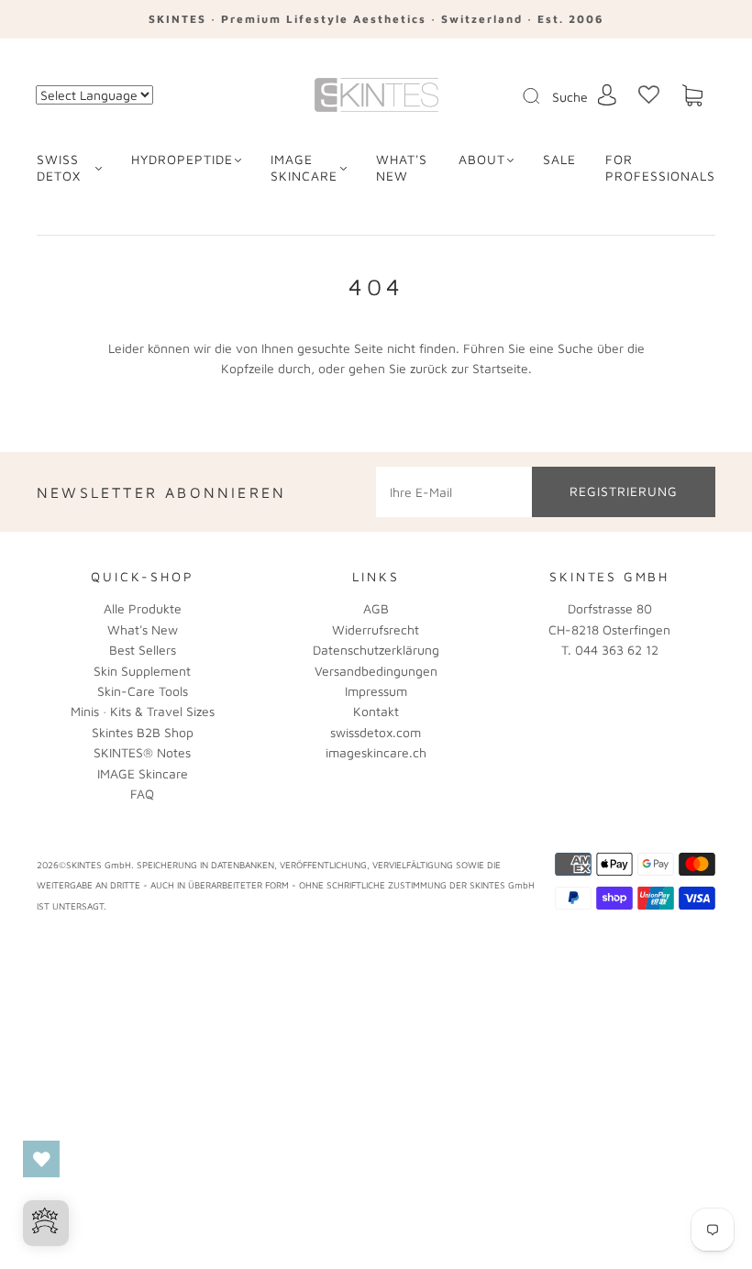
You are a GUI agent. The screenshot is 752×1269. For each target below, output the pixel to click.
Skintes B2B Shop (143, 732)
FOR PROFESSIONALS (660, 167)
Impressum (376, 691)
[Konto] (607, 95)
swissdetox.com (375, 732)
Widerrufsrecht (375, 629)
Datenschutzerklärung (376, 649)
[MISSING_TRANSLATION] (525, 97)
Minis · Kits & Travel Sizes (143, 711)
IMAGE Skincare (304, 167)
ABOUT (482, 159)
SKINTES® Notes (142, 752)
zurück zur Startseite (469, 368)
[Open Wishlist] (41, 1159)
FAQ (142, 793)
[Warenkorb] (692, 95)
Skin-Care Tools (142, 691)
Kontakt (376, 711)
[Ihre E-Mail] (454, 491)
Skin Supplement (142, 671)
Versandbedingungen (376, 671)
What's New (142, 629)
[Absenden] (543, 96)
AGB (376, 608)
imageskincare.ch (376, 752)
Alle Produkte (143, 608)
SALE (559, 159)
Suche (570, 97)
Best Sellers (142, 649)
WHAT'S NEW (401, 167)
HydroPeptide (182, 159)
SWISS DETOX (59, 167)
